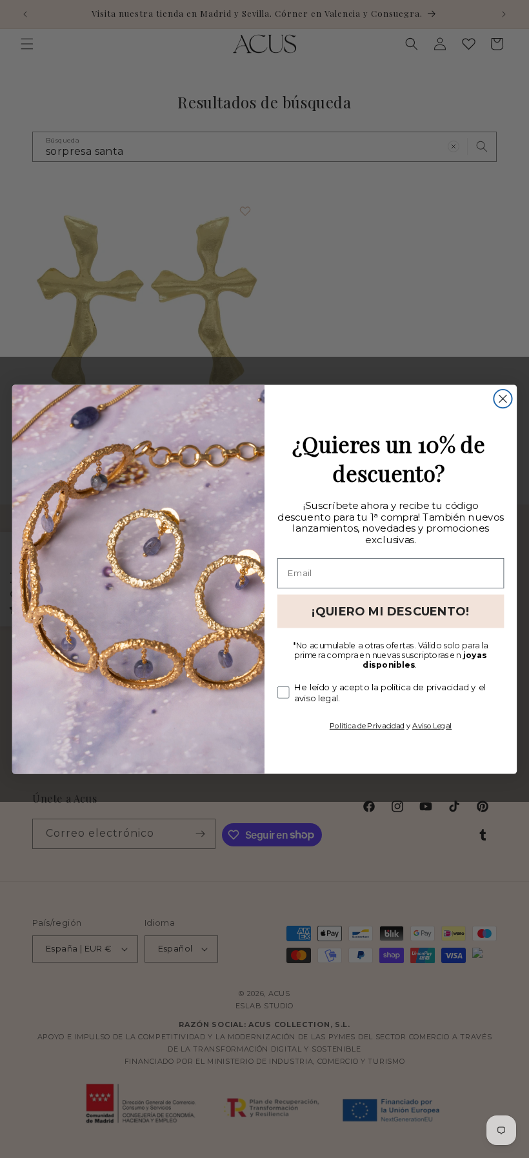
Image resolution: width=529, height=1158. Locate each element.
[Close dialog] (503, 398)
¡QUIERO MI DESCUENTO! (391, 611)
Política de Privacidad (367, 725)
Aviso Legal (432, 725)
